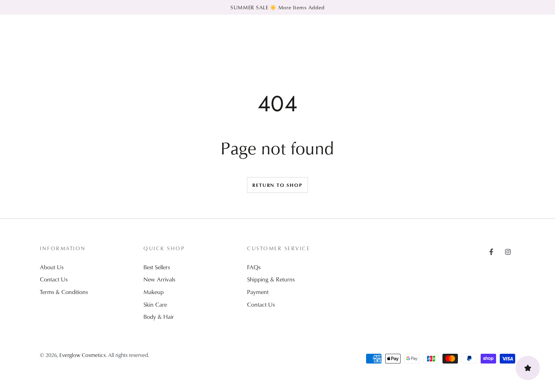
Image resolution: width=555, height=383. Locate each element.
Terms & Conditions (64, 292)
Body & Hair (158, 316)
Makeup (153, 292)
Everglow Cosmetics (82, 355)
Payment (258, 292)
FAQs (253, 267)
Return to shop (277, 185)
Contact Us (53, 279)
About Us (51, 267)
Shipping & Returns (271, 279)
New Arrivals (159, 279)
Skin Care (155, 304)
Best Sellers (156, 267)
